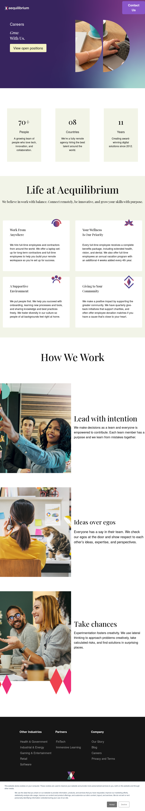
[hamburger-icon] (116, 8)
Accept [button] (112, 804)
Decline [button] (124, 804)
